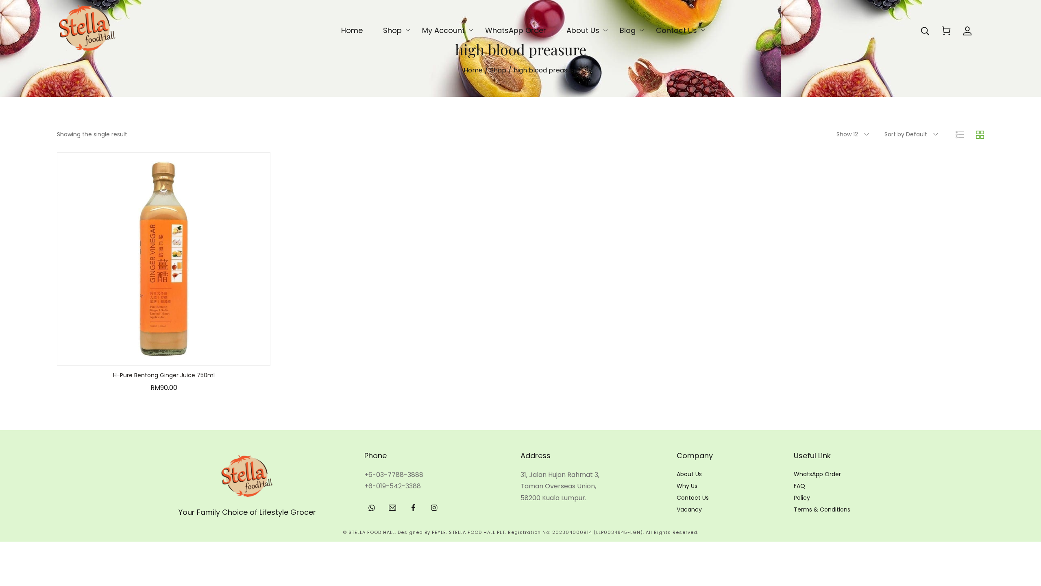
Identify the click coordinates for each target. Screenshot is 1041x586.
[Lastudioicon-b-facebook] (413, 508)
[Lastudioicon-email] (392, 508)
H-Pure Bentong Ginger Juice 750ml (164, 375)
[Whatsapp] (371, 508)
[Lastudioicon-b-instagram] (434, 508)
